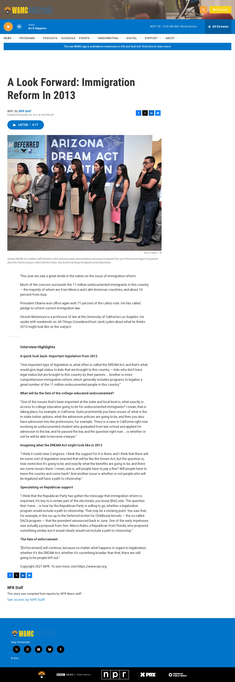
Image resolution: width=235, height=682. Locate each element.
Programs (27, 38)
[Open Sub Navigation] (14, 38)
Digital (131, 38)
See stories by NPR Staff (26, 599)
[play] (8, 27)
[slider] (25, 26)
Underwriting (108, 38)
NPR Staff (25, 111)
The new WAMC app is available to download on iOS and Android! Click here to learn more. (117, 46)
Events (84, 38)
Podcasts (50, 38)
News (8, 38)
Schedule (68, 38)
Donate (222, 10)
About (170, 38)
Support (151, 38)
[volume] (19, 27)
